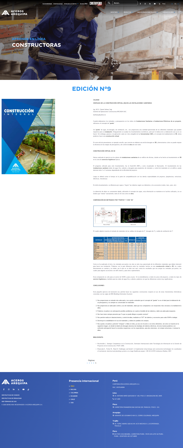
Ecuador (73, 396)
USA (71, 403)
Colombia (74, 393)
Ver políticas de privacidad (12, 398)
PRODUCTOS (127, 12)
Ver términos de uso (9, 401)
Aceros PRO (83, 4)
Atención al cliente (70, 4)
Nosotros (114, 12)
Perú (72, 386)
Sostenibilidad (47, 4)
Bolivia (73, 389)
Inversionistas (57, 4)
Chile (72, 399)
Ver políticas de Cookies (10, 395)
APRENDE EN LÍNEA (168, 12)
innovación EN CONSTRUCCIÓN (147, 12)
